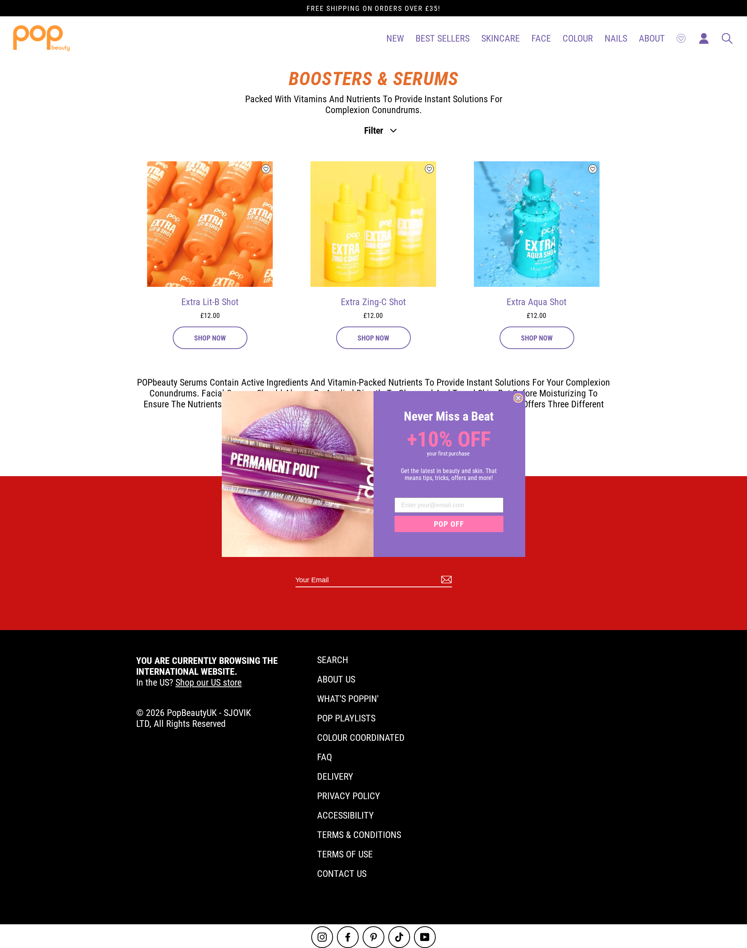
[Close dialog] (518, 398)
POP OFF (449, 524)
